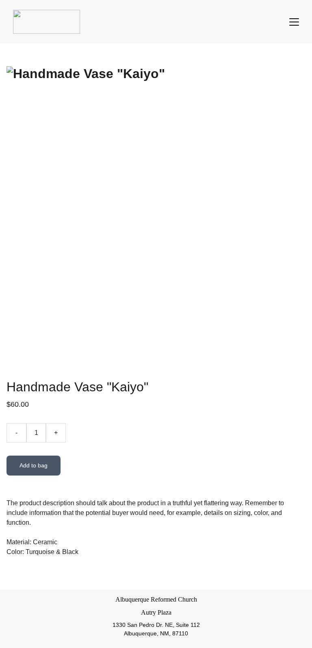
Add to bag (34, 465)
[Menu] (294, 22)
